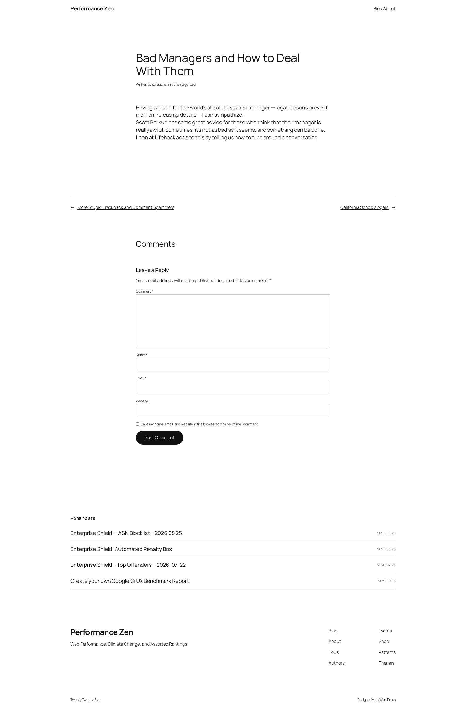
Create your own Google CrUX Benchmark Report (129, 581)
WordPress (387, 699)
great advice (207, 122)
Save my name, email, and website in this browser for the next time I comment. (199, 424)
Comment (144, 291)
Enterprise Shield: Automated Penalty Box (121, 549)
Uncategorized (184, 84)
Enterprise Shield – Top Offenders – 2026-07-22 (128, 565)
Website (142, 401)
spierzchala (160, 84)
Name (141, 355)
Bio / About (385, 8)
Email (141, 378)
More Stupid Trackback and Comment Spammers (125, 207)
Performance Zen (92, 8)
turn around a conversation (284, 137)
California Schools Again (364, 207)
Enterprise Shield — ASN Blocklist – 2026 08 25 (126, 533)
